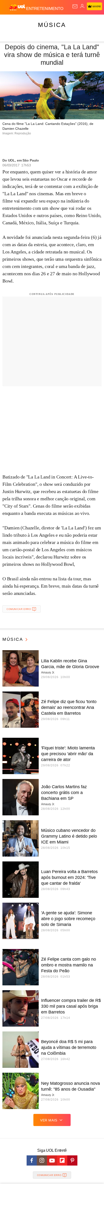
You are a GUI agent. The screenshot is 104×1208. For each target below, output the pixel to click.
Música (52, 24)
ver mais (48, 1120)
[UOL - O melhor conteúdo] (17, 7)
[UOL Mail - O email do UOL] (75, 6)
